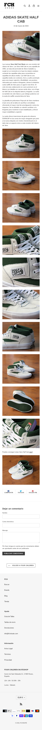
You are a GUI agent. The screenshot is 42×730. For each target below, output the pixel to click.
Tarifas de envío (9, 622)
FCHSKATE (23, 723)
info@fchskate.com (11, 633)
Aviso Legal (8, 648)
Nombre (4, 513)
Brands (6, 590)
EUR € (20, 697)
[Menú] (38, 5)
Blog (5, 596)
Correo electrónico (8, 521)
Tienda (6, 601)
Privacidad (8, 660)
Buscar (6, 584)
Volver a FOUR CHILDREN (23, 565)
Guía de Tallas (9, 616)
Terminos (7, 654)
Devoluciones (9, 628)
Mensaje (5, 530)
